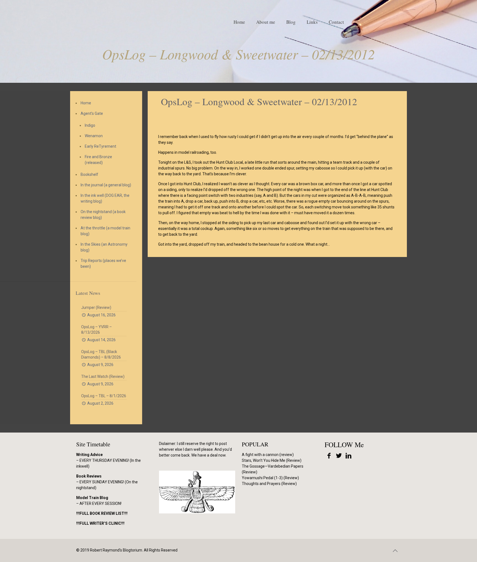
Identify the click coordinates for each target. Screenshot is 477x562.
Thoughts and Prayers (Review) (269, 483)
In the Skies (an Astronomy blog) (104, 247)
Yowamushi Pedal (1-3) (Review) (270, 478)
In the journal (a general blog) (106, 185)
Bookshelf (89, 174)
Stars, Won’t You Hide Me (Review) (271, 460)
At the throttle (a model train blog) (105, 231)
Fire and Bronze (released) (98, 160)
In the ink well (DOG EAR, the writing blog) (105, 198)
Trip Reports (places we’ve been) (103, 263)
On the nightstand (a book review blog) (103, 215)
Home (86, 103)
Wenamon (94, 136)
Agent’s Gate (92, 113)
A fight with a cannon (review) (268, 454)
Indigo (90, 125)
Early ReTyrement (100, 146)
